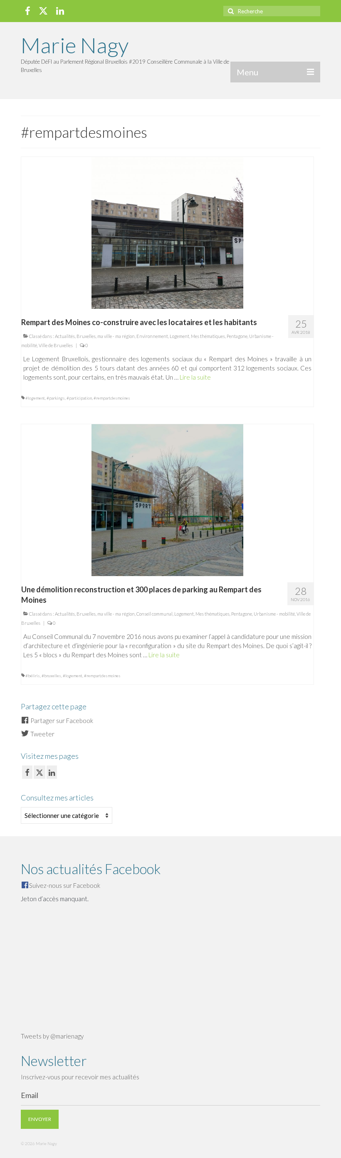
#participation (79, 397)
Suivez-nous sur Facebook (64, 885)
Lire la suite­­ (195, 377)
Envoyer (39, 1119)
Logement (179, 336)
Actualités (65, 336)
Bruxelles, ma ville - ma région (106, 336)
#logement (35, 397)
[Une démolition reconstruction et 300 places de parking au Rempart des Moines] (167, 499)
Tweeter (41, 734)
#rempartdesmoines (112, 397)
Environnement (152, 336)
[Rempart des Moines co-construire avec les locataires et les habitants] (167, 232)
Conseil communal (154, 613)
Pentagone (237, 336)
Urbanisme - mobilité (274, 613)
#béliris (32, 675)
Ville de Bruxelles (56, 345)
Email (29, 1095)
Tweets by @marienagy (52, 1036)
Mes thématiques (208, 336)
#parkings (56, 397)
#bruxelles (51, 675)
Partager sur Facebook (61, 720)
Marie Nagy (74, 45)
